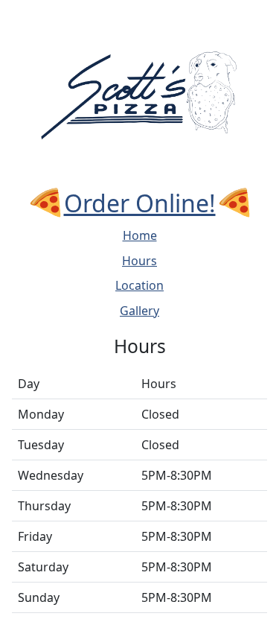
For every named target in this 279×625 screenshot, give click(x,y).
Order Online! (140, 203)
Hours (139, 261)
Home (140, 235)
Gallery (139, 310)
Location (139, 285)
